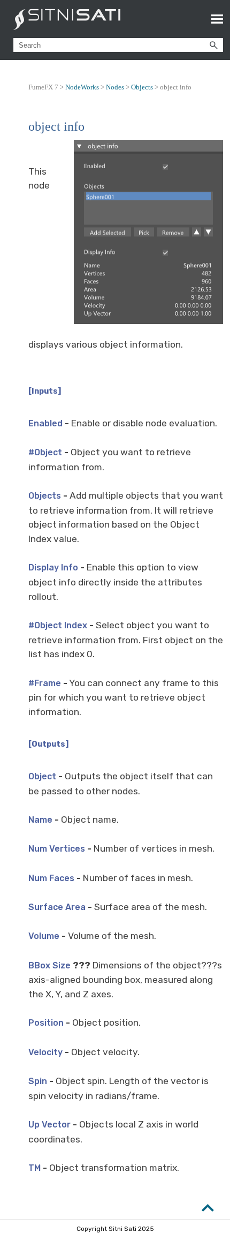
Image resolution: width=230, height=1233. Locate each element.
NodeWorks (82, 87)
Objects (142, 87)
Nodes (115, 87)
